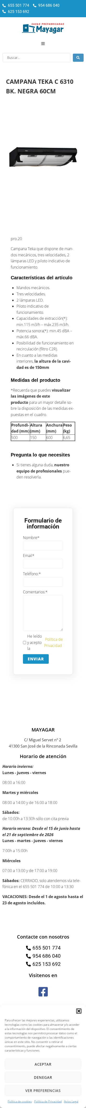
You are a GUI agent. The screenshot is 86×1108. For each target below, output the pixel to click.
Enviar (36, 659)
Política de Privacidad (48, 1101)
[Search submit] (78, 58)
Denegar (43, 1077)
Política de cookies (20, 1101)
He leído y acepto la (45, 642)
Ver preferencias (43, 1090)
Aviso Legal (71, 1101)
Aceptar (43, 1064)
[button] (78, 1011)
